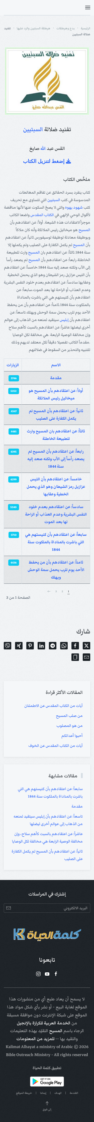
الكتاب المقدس (42, 215)
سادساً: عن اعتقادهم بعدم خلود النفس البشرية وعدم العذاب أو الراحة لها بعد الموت (56, 514)
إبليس (64, 320)
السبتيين (33, 129)
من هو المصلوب (69, 726)
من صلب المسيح (69, 716)
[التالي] (49, 591)
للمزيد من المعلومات (35, 1039)
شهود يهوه (74, 207)
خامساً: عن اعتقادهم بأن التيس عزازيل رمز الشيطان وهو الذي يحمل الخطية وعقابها (56, 486)
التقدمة (74, 1093)
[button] (87, 7)
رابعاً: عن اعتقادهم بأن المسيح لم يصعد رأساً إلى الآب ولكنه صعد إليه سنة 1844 (55, 458)
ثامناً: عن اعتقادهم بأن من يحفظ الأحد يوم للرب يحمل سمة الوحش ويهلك (56, 569)
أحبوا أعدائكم (72, 736)
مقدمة (56, 378)
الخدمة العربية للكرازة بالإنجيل (43, 1023)
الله (43, 148)
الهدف (58, 1093)
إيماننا (43, 1093)
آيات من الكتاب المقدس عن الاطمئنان (53, 706)
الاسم (56, 365)
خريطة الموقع (24, 1093)
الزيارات (13, 365)
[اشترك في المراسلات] (8, 908)
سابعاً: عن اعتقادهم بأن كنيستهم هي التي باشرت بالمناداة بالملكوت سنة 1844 (56, 542)
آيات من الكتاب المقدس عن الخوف (55, 746)
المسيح (84, 230)
